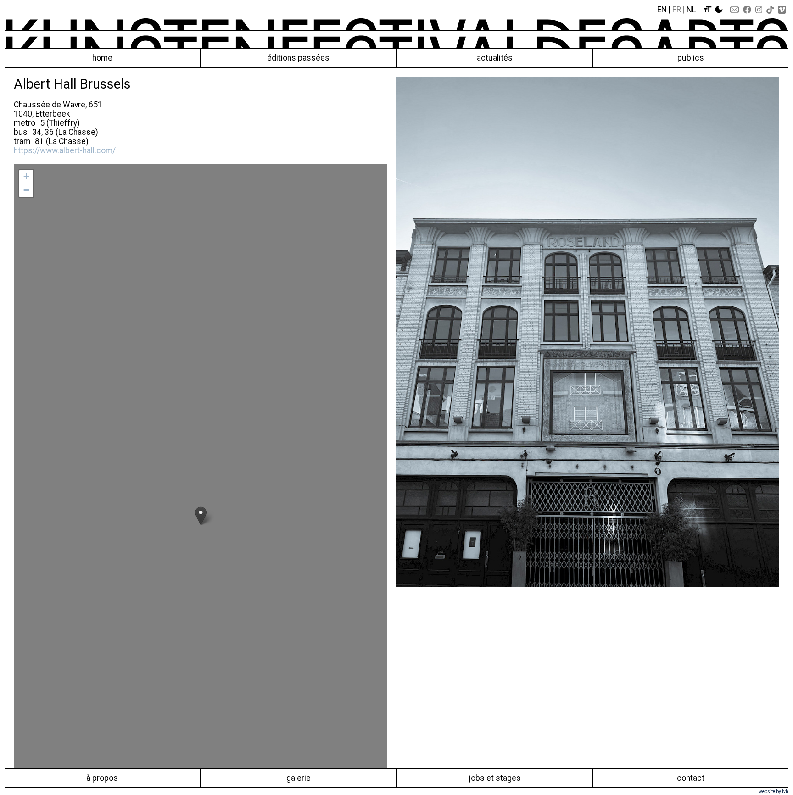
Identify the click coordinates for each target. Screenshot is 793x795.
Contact (690, 778)
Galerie (298, 778)
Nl (691, 9)
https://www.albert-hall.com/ (65, 150)
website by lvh (773, 791)
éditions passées (298, 57)
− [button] (26, 190)
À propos (102, 778)
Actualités (495, 57)
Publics (690, 57)
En (662, 9)
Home (102, 57)
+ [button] (26, 176)
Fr (676, 9)
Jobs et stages (495, 778)
